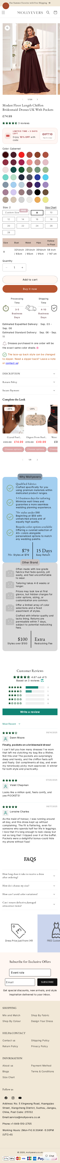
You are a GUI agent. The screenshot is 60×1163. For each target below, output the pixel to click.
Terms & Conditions (42, 1071)
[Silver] (21, 200)
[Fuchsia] (21, 162)
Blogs (5, 1071)
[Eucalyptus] (37, 170)
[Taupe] (5, 200)
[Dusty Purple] (5, 192)
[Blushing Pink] (5, 170)
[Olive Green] (29, 170)
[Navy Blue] (21, 177)
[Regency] (37, 185)
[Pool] (45, 177)
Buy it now (30, 289)
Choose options (13, 449)
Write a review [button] (30, 712)
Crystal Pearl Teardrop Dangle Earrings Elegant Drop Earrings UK (13, 437)
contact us (12, 363)
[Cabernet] (5, 155)
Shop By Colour (11, 1021)
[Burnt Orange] (37, 155)
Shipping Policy (40, 1040)
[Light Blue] (13, 185)
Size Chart (50, 207)
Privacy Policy (39, 1046)
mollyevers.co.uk (34, 1152)
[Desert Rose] (13, 162)
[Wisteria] (29, 192)
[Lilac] (13, 192)
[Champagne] (13, 200)
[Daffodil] (45, 200)
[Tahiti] (45, 185)
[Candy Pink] (45, 162)
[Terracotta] (45, 155)
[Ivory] (29, 200)
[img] (9, 732)
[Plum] (29, 185)
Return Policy (10, 1046)
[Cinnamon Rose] (5, 162)
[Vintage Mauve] (21, 192)
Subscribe (47, 982)
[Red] (21, 155)
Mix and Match (11, 1015)
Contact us (8, 1040)
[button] (48, 12)
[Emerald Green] (21, 170)
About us (7, 1065)
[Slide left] (22, 99)
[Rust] (29, 155)
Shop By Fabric (40, 1015)
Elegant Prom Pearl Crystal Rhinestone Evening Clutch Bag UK (36, 437)
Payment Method (41, 1065)
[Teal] (13, 170)
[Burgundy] (13, 155)
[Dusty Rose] (37, 162)
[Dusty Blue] (5, 185)
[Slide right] (37, 99)
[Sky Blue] (21, 185)
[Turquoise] (5, 177)
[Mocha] (45, 192)
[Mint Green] (13, 177)
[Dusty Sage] (45, 170)
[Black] (37, 192)
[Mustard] (37, 200)
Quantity (7, 260)
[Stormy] (29, 177)
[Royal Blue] (37, 177)
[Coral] (29, 162)
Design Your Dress (42, 1021)
